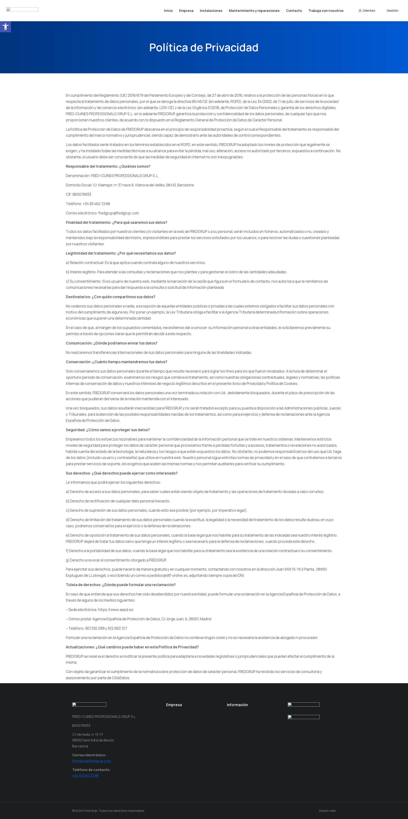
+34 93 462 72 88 (85, 775)
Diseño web (327, 811)
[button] (5, 26)
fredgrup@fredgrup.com (91, 760)
